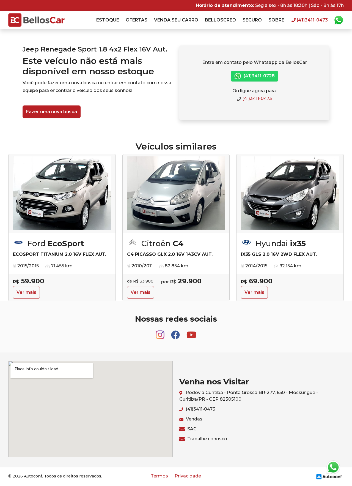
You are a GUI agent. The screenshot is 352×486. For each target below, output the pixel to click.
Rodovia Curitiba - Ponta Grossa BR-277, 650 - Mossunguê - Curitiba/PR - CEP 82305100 (248, 396)
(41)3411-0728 (259, 75)
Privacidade (188, 476)
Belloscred (220, 20)
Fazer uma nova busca (51, 111)
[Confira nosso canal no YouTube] (191, 332)
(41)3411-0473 (256, 98)
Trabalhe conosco (206, 438)
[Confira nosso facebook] (176, 332)
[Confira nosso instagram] (160, 332)
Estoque (107, 20)
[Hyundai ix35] (290, 193)
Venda (176, 20)
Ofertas (136, 20)
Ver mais (26, 292)
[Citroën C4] (176, 193)
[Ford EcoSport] (62, 193)
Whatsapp (338, 20)
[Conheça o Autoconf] (329, 476)
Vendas (193, 419)
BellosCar (36, 20)
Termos (159, 476)
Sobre (276, 20)
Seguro (252, 20)
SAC (191, 428)
